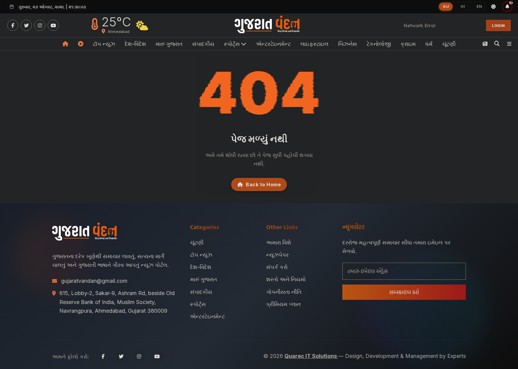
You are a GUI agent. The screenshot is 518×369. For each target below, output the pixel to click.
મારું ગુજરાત (169, 44)
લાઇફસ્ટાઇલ (314, 44)
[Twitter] (26, 25)
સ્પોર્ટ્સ (198, 304)
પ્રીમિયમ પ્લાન (283, 304)
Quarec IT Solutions (311, 356)
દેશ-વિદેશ (135, 44)
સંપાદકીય (203, 44)
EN (479, 6)
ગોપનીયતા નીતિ (284, 292)
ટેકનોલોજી (379, 44)
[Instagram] (39, 25)
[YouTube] (53, 25)
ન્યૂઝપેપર (277, 255)
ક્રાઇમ (408, 44)
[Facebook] (12, 25)
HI (463, 6)
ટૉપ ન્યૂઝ (104, 44)
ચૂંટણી (449, 44)
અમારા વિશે (278, 242)
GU (446, 6)
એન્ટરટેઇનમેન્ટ (273, 44)
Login (498, 25)
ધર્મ (429, 44)
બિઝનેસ (347, 44)
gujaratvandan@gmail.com (94, 281)
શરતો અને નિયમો (286, 279)
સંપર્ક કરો (277, 267)
